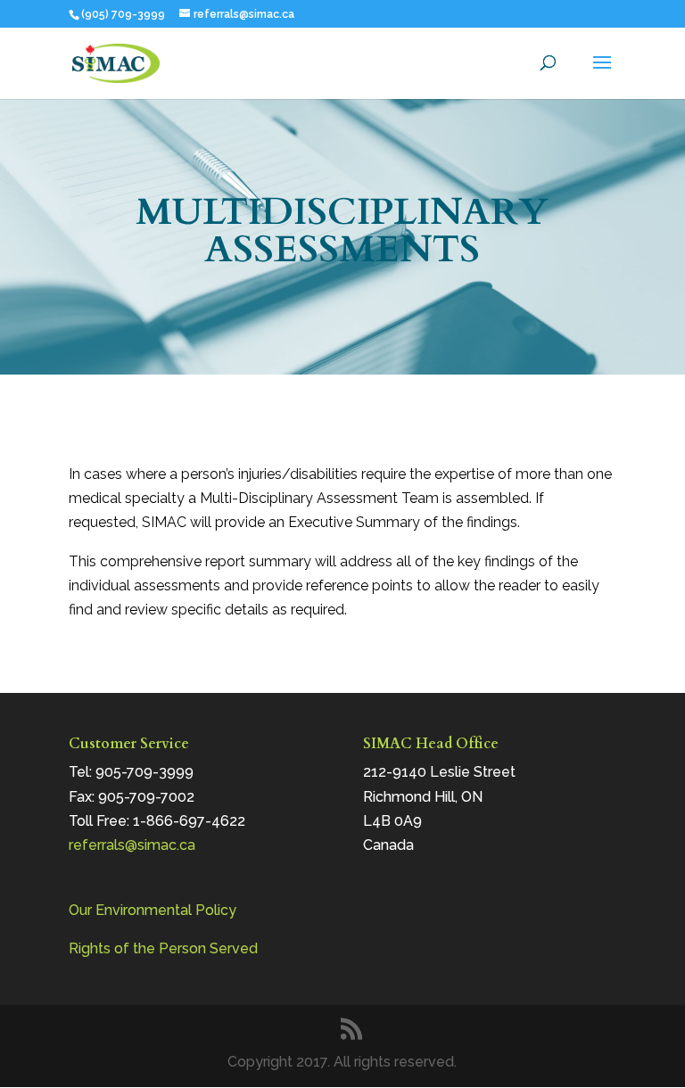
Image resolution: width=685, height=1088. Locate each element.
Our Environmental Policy (152, 910)
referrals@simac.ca (132, 845)
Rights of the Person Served (163, 948)
